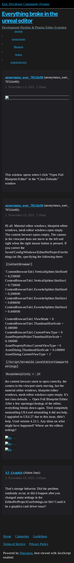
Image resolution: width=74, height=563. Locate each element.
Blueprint (18, 47)
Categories (22, 536)
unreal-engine (18, 39)
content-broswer (18, 62)
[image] (10, 438)
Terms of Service (14, 544)
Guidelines (40, 536)
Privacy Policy (38, 544)
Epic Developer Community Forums (25, 4)
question (18, 31)
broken (18, 54)
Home (7, 536)
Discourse (26, 553)
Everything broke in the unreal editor (30, 17)
